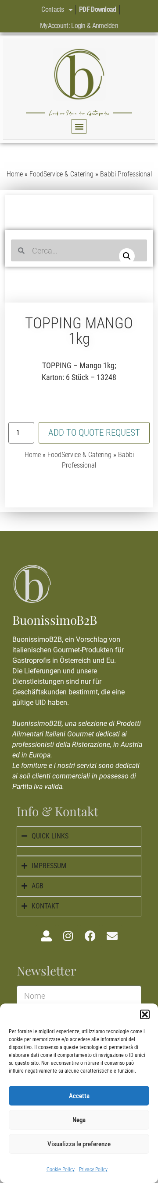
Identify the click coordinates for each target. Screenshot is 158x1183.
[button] (144, 1014)
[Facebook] (90, 936)
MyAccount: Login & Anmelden (79, 25)
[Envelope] (112, 936)
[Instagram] (68, 936)
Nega (79, 1120)
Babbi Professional (126, 174)
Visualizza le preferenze (79, 1144)
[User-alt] (46, 936)
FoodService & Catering (61, 174)
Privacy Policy (93, 1169)
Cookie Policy (61, 1169)
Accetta (79, 1096)
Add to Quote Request (94, 432)
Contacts (52, 9)
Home (15, 174)
